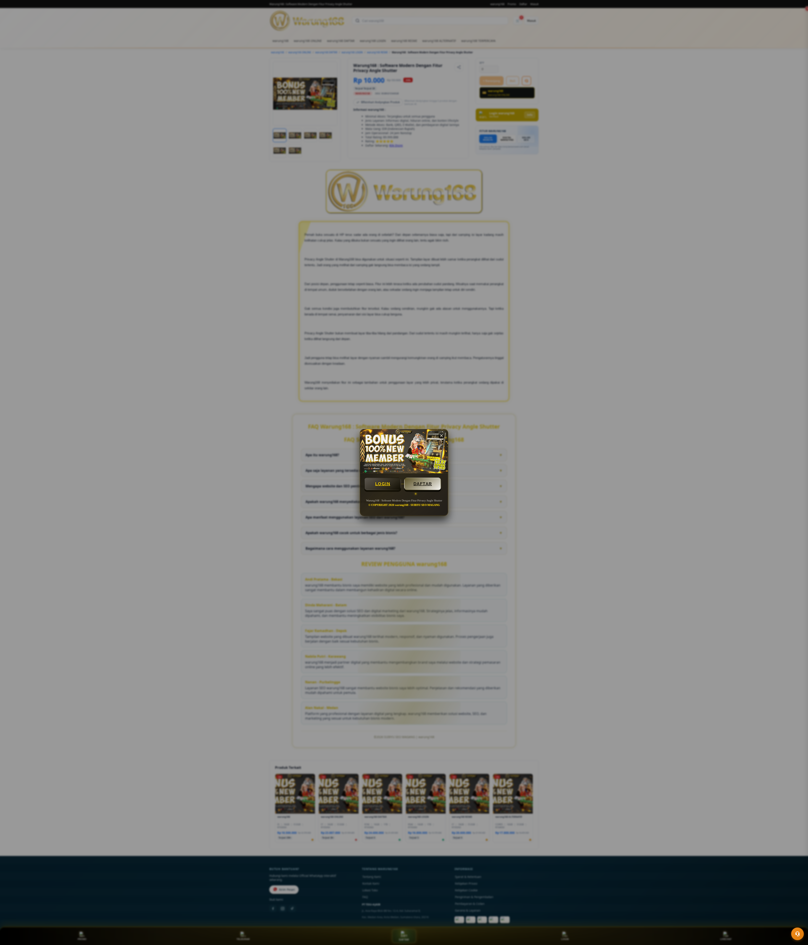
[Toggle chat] (797, 934)
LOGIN (382, 483)
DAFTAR (422, 483)
